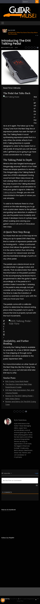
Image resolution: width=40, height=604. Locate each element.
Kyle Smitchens (20, 420)
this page (12, 370)
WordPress (14, 599)
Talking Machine (10, 192)
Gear (16, 47)
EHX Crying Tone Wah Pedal (16, 381)
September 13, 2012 (8, 47)
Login (36, 473)
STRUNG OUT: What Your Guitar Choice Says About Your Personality (23, 33)
